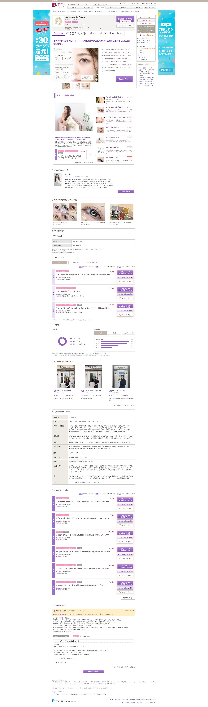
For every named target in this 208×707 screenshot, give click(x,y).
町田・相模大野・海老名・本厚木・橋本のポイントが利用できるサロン (96, 688)
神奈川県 (91, 682)
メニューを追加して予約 (125, 277)
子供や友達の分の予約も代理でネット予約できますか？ (146, 78)
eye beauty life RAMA (75, 17)
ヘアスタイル (86, 7)
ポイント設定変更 (143, 42)
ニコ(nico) (54, 694)
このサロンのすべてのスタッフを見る (124, 405)
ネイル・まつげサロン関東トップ (86, 11)
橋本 (112, 682)
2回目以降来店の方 (93, 262)
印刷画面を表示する (128, 598)
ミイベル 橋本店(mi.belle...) (99, 694)
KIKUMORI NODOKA (93, 391)
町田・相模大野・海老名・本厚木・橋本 (62, 682)
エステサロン (137, 7)
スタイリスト (141, 52)
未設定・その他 (128, 333)
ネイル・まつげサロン (99, 7)
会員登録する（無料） (146, 23)
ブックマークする (126, 26)
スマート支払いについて (145, 68)
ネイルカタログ (111, 7)
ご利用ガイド (153, 702)
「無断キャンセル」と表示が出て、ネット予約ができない (146, 84)
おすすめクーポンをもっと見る (84, 162)
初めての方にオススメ (70, 683)
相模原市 (98, 682)
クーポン (140, 55)
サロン (140, 50)
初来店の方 (76, 262)
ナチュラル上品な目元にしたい (123, 682)
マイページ (146, 3)
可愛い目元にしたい (111, 683)
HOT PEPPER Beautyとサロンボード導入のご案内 (120, 700)
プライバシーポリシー (142, 702)
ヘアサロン (74, 7)
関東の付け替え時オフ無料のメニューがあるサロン (64, 688)
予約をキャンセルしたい (145, 81)
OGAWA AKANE (118, 391)
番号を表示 (72, 417)
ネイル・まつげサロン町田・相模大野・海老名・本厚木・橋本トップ (113, 11)
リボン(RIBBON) (88, 694)
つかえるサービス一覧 (144, 40)
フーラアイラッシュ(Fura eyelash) (75, 694)
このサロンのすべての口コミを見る (124, 667)
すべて (60, 262)
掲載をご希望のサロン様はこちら (146, 700)
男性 (114, 333)
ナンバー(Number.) (61, 694)
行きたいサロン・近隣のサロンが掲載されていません (146, 71)
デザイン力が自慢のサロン (97, 683)
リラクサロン (124, 7)
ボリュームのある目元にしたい (140, 682)
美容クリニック (149, 7)
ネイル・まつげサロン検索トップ (131, 3)
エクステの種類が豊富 (83, 683)
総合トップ (54, 11)
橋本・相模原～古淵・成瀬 (80, 682)
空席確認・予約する (125, 20)
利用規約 (133, 702)
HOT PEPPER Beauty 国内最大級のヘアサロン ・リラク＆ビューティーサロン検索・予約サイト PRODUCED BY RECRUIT (58, 5)
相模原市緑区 (105, 682)
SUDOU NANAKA (64, 391)
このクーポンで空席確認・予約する (125, 272)
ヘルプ (154, 3)
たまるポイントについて (144, 38)
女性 (100, 333)
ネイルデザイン (142, 59)
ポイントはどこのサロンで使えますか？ (146, 74)
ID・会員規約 (125, 702)
